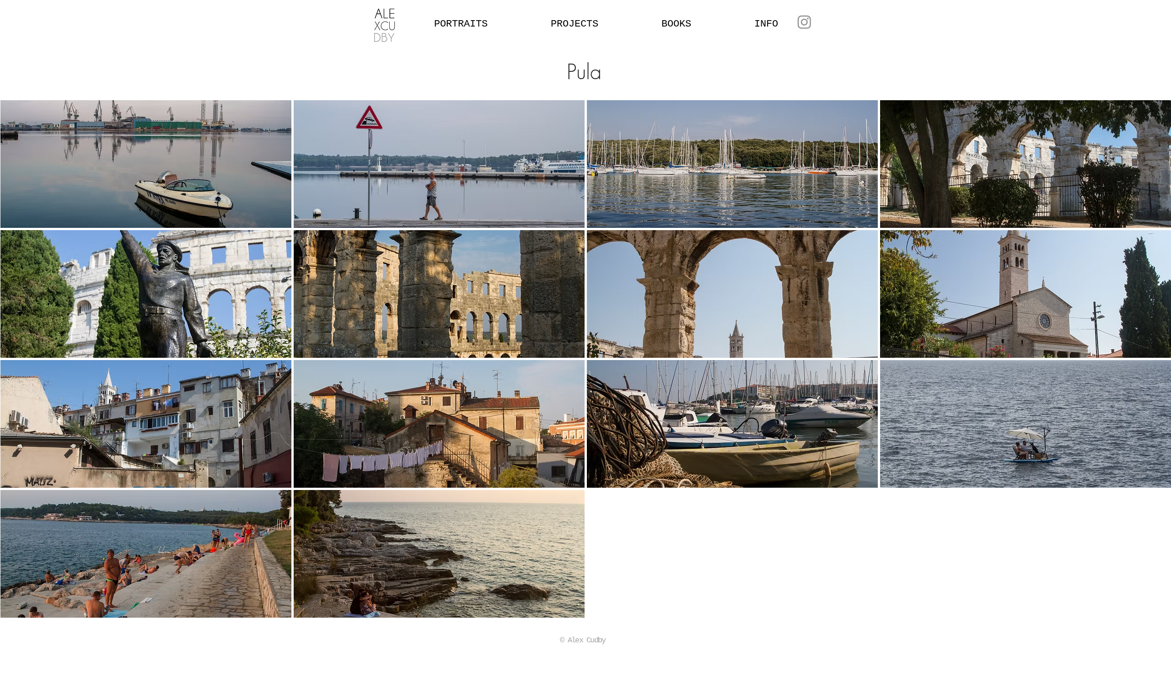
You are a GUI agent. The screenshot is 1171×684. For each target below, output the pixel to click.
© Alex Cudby (583, 640)
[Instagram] (804, 22)
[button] (145, 164)
